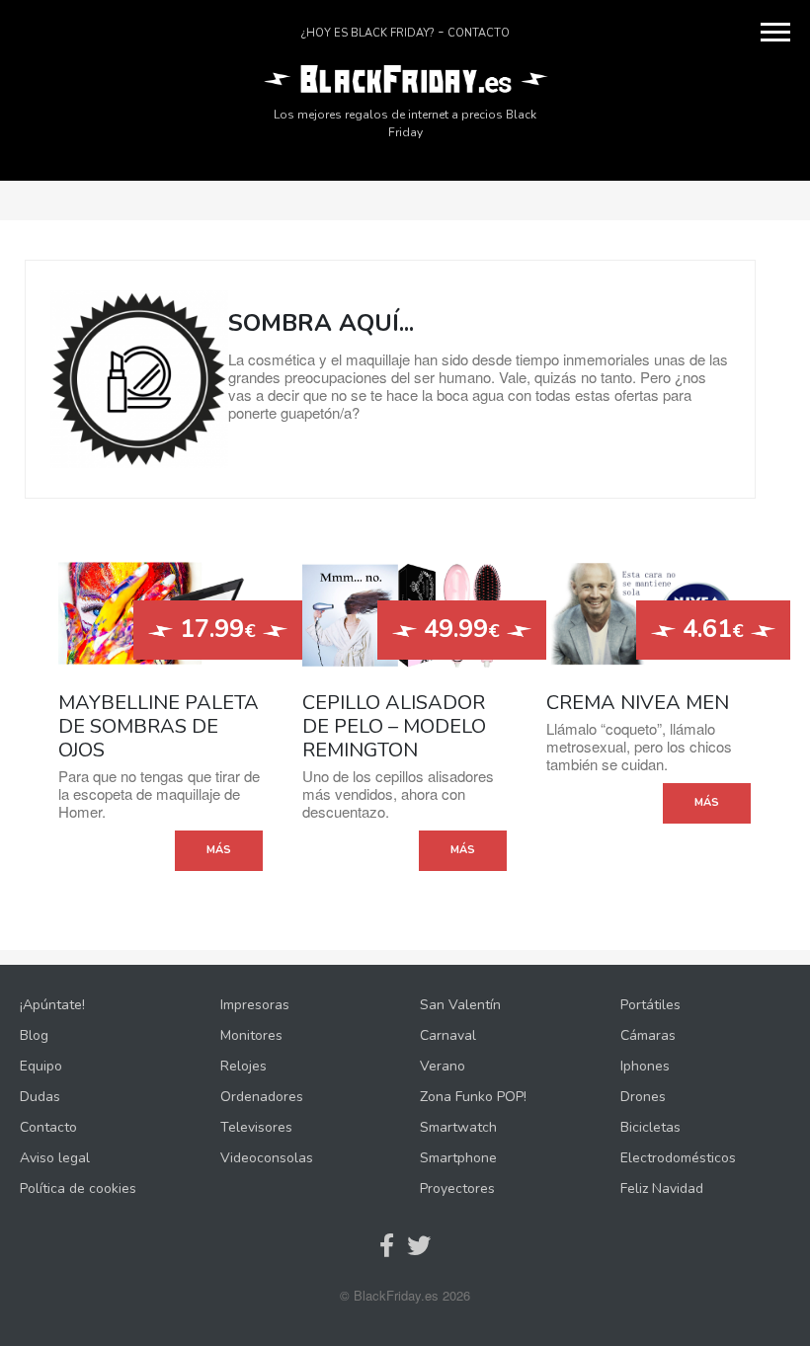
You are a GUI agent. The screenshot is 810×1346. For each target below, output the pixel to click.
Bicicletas (650, 1127)
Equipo (41, 1066)
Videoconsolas (266, 1157)
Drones (643, 1096)
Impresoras (254, 1004)
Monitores (251, 1035)
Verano (442, 1066)
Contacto (478, 33)
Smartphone (458, 1157)
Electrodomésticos (678, 1157)
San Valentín (460, 1004)
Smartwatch (458, 1127)
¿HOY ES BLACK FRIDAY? (367, 33)
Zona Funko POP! (473, 1096)
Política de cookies (78, 1188)
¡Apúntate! (52, 1004)
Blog (34, 1035)
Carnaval (448, 1035)
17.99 (214, 629)
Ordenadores (261, 1096)
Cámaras (648, 1035)
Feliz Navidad (661, 1188)
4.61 (710, 629)
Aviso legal (55, 1157)
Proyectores (457, 1188)
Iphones (645, 1066)
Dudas (40, 1096)
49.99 (458, 629)
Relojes (243, 1066)
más (218, 849)
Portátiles (650, 1004)
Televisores (256, 1127)
